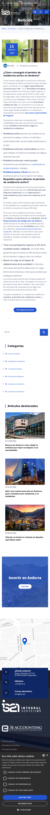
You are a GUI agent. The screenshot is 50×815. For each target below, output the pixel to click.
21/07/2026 (11, 487)
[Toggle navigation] (46, 11)
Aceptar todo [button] (25, 797)
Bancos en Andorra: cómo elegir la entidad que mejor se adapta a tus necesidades (21, 447)
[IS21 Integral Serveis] (10, 12)
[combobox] (43, 755)
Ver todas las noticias (25, 310)
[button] (25, 810)
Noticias (12, 29)
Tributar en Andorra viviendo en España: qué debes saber (24, 538)
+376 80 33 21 (11, 3)
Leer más (25, 586)
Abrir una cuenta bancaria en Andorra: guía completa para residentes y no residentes (23, 493)
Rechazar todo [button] (25, 803)
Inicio (4, 29)
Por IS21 (11, 66)
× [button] (47, 755)
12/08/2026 (11, 441)
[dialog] (25, 783)
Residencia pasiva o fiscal (15, 172)
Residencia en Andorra (29, 66)
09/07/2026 (11, 533)
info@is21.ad (30, 3)
